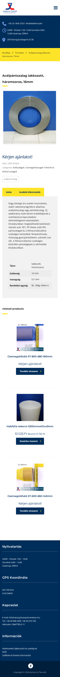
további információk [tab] (29, 192)
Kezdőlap (6, 52)
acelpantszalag (10, 179)
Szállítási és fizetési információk (16, 655)
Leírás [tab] (9, 192)
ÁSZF (4, 652)
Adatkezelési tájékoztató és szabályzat (19, 648)
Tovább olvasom (29, 371)
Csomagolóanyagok (34, 167)
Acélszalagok (18, 167)
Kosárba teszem (29, 441)
